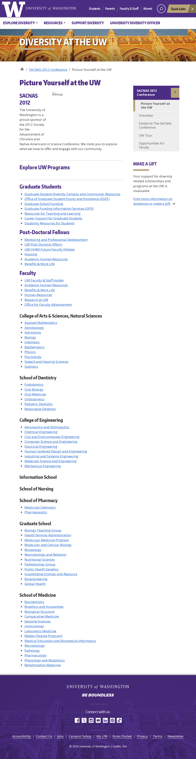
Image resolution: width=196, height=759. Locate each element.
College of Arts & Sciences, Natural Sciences (61, 316)
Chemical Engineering (40, 432)
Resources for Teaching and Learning (52, 213)
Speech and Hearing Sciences (46, 361)
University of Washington (14, 8)
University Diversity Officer (135, 22)
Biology (30, 337)
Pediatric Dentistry (38, 404)
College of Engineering (41, 420)
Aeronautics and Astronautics (46, 427)
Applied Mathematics (40, 322)
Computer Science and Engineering (50, 441)
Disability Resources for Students (49, 223)
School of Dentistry (38, 378)
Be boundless (98, 695)
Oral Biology (33, 389)
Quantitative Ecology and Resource (50, 574)
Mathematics (34, 347)
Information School (38, 477)
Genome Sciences (37, 621)
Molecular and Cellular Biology (48, 545)
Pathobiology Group (39, 564)
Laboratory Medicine (40, 631)
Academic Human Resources (46, 259)
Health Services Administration (47, 535)
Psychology (33, 357)
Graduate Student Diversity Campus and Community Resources (72, 194)
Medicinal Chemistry (40, 507)
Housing (30, 254)
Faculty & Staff (129, 8)
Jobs (60, 736)
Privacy (142, 736)
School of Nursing (36, 489)
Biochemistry (34, 602)
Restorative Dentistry (40, 409)
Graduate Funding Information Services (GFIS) (59, 208)
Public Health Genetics (41, 569)
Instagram (91, 720)
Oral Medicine (35, 394)
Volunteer (146, 115)
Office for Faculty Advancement (48, 304)
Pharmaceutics (35, 512)
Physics (30, 352)
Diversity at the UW (22, 68)
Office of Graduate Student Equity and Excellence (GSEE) (66, 199)
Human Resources (38, 295)
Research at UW (36, 300)
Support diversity (88, 22)
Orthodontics (34, 399)
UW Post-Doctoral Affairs (43, 244)
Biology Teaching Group (42, 530)
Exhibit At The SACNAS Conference (155, 125)
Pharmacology (35, 655)
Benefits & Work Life (39, 264)
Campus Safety (80, 736)
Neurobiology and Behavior (45, 554)
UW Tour (145, 135)
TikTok (119, 720)
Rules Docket (122, 736)
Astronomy (32, 332)
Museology (32, 550)
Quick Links (178, 9)
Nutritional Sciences (39, 559)
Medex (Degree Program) (43, 636)
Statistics (31, 366)
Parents (110, 8)
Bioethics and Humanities (44, 606)
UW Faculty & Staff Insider (44, 280)
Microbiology (34, 645)
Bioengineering (35, 579)
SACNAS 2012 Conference (48, 69)
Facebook (76, 720)
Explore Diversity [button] (19, 22)
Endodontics (33, 384)
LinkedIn (105, 720)
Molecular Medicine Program (46, 540)
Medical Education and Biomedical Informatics (60, 641)
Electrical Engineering (40, 446)
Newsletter (175, 736)
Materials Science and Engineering (50, 461)
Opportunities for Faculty (151, 145)
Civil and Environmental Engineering (51, 437)
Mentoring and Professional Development (55, 239)
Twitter (84, 720)
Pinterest (112, 720)
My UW (102, 736)
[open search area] (161, 8)
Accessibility (21, 736)
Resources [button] (53, 22)
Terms (158, 736)
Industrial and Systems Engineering (51, 456)
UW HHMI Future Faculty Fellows (49, 249)
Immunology (34, 626)
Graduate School (35, 523)
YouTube (98, 720)
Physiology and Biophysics (44, 660)
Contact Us (44, 736)
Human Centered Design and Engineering (55, 451)
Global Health (35, 584)
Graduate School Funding (43, 204)
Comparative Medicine (41, 616)
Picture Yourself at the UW (155, 106)
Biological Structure (39, 611)
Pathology (32, 650)
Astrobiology (34, 327)
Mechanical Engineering (42, 466)
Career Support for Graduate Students (53, 218)
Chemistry (32, 342)
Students (94, 8)
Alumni (147, 8)
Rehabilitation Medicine (42, 665)
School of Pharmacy (39, 500)
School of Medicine (38, 595)
